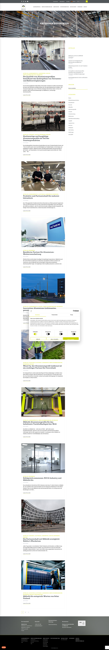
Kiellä (38, 339)
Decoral (40, 306)
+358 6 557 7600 (38, 624)
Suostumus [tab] (37, 314)
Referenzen (39, 74)
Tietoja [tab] (71, 314)
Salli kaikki (70, 339)
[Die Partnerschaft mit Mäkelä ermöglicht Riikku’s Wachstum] (43, 500)
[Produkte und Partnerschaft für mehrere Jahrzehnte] (43, 162)
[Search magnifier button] (87, 1)
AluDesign (45, 643)
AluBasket (31, 134)
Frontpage (51, 31)
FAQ (22, 642)
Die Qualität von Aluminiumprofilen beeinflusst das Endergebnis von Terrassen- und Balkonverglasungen (42, 79)
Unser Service (46, 638)
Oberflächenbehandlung (29, 74)
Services (48, 134)
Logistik (48, 73)
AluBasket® (45, 639)
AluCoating (32, 362)
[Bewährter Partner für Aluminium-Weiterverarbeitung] (43, 218)
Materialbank (62, 1)
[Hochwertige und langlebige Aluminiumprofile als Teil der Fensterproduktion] (43, 102)
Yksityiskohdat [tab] (54, 314)
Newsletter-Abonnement (66, 627)
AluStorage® (45, 646)
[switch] (48, 334)
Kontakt (77, 638)
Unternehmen (55, 1)
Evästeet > (32, 328)
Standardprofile (24, 639)
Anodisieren (33, 639)
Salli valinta (54, 339)
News (69, 98)
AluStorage (41, 194)
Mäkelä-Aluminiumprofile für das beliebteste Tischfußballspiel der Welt (40, 423)
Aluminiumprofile (33, 73)
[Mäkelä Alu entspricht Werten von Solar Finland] (43, 561)
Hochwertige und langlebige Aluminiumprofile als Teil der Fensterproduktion (36, 138)
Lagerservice (41, 73)
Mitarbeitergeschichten (73, 100)
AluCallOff (70, 134)
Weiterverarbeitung (55, 638)
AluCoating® (45, 642)
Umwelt (70, 111)
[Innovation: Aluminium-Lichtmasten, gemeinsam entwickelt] (43, 274)
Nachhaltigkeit (64, 638)
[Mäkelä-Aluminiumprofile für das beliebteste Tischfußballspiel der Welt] (43, 388)
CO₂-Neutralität (64, 639)
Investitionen (71, 102)
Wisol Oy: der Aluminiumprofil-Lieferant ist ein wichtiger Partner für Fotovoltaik (42, 367)
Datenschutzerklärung (53, 624)
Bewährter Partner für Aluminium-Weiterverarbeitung (38, 253)
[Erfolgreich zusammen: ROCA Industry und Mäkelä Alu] (43, 444)
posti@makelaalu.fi (38, 625)
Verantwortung (38, 594)
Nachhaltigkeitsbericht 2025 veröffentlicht (77, 77)
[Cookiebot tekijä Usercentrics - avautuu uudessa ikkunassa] (74, 311)
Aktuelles (67, 1)
